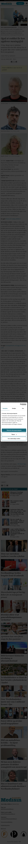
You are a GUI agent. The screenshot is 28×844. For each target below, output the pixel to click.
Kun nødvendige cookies (14, 438)
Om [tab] (23, 408)
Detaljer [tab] (14, 408)
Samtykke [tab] (5, 408)
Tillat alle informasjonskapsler (14, 430)
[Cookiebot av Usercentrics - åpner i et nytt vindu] (20, 404)
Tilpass (13, 434)
